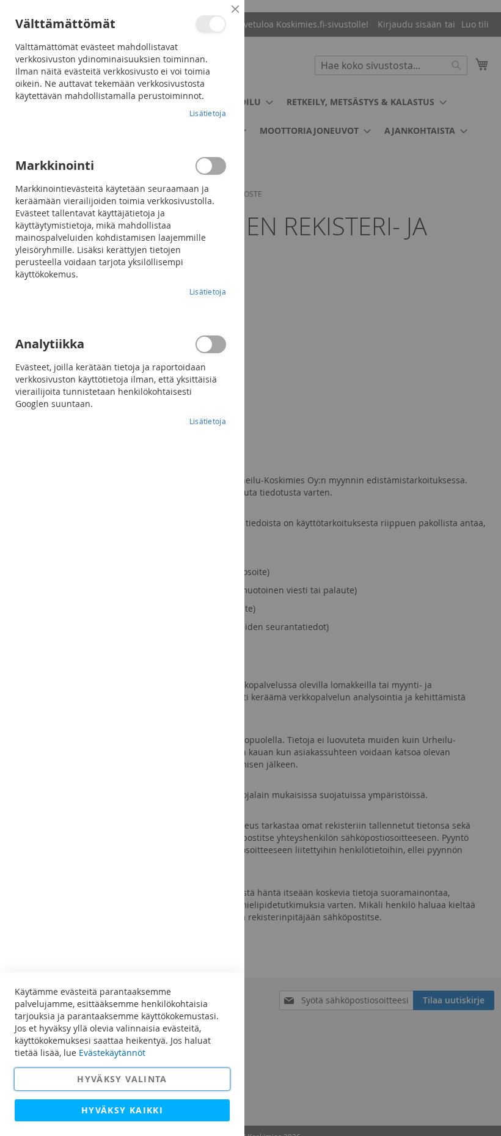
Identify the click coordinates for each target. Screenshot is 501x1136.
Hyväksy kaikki (122, 1110)
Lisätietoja (207, 113)
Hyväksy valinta (122, 1079)
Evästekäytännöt (112, 1052)
